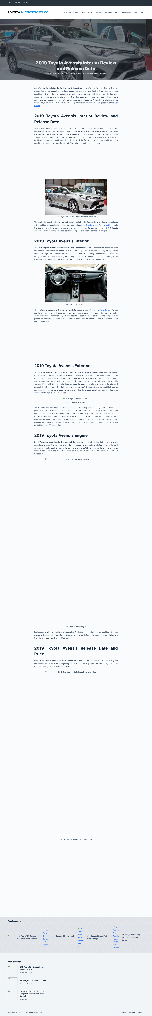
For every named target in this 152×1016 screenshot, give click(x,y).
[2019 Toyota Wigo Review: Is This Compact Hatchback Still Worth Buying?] (12, 995)
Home (9, 3)
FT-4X (117, 12)
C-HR (83, 12)
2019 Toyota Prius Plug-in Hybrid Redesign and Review (132, 937)
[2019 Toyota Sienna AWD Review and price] (81, 937)
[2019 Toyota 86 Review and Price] (12, 982)
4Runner (67, 12)
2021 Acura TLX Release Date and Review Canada (26, 937)
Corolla (99, 12)
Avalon (76, 12)
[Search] (143, 3)
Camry (90, 12)
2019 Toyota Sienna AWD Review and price (97, 937)
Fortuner (108, 12)
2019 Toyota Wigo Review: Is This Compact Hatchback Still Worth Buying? (33, 993)
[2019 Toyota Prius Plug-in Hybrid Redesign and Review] (116, 937)
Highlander (126, 12)
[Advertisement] (76, 162)
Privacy (25, 3)
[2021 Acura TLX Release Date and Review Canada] (11, 937)
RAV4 (142, 12)
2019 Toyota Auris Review (99, 310)
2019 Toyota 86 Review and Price (33, 981)
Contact (17, 3)
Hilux (136, 12)
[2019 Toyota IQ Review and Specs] (46, 937)
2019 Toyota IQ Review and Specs (63, 937)
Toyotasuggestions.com (32, 1012)
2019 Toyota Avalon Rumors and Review (98, 225)
